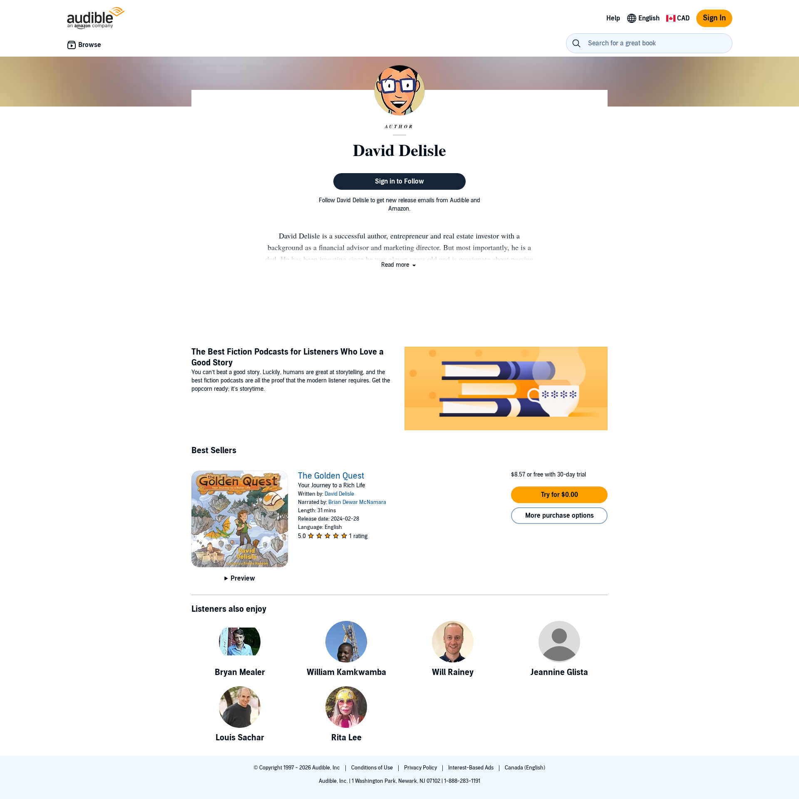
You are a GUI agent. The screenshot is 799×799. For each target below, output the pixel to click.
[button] (399, 264)
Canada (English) (525, 767)
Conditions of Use (372, 767)
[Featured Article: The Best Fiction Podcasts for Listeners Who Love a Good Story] (506, 390)
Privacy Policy (421, 767)
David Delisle (339, 494)
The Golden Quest (331, 476)
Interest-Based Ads (471, 767)
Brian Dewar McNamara (357, 502)
